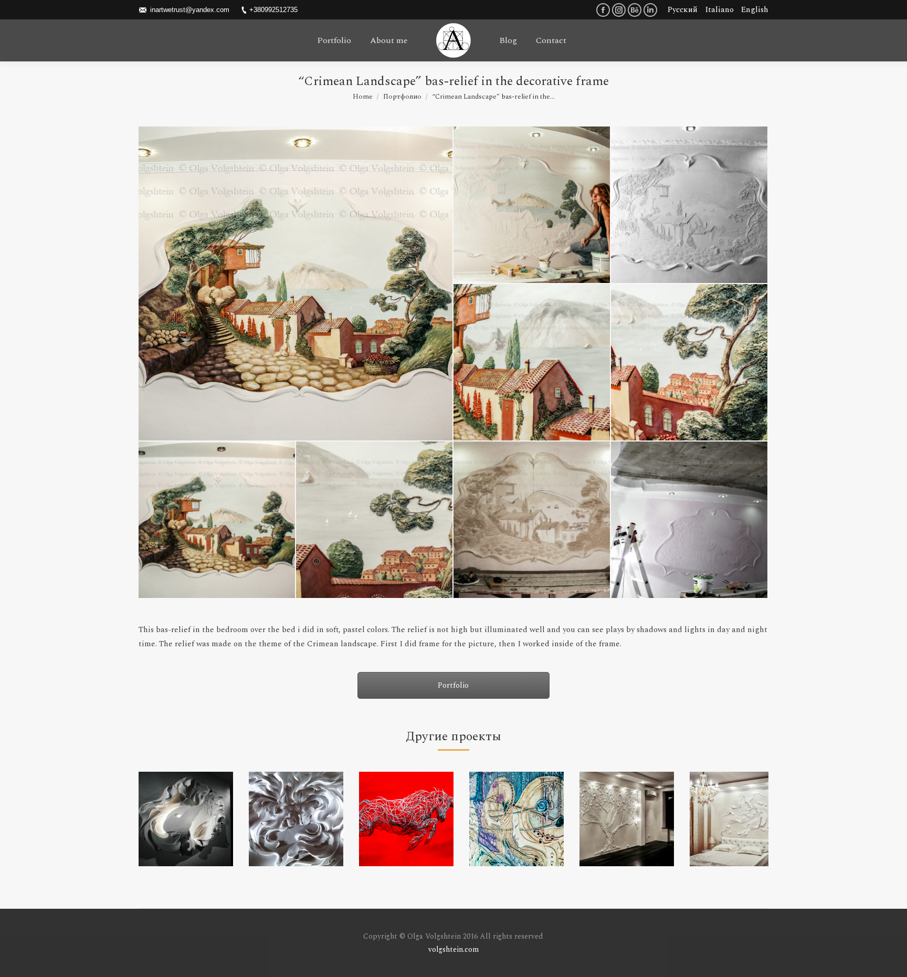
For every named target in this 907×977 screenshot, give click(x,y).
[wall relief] (186, 819)
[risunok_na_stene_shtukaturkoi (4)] (532, 205)
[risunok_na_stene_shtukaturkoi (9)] (689, 363)
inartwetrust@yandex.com (189, 10)
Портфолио (402, 96)
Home (363, 96)
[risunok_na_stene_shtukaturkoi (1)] (532, 520)
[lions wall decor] (296, 819)
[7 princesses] (516, 819)
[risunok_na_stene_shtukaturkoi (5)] (217, 520)
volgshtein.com (453, 949)
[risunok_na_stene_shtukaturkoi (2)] (689, 520)
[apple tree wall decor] (626, 819)
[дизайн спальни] (737, 819)
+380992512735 (273, 10)
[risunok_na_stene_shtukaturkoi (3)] (689, 205)
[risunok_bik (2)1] (406, 819)
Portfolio (453, 685)
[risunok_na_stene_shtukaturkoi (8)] (532, 363)
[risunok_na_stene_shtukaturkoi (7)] (375, 520)
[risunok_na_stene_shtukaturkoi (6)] (296, 283)
